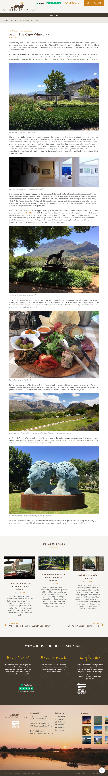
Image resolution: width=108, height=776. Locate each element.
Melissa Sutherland (26, 31)
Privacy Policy (81, 773)
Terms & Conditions (95, 773)
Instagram (61, 722)
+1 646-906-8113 (39, 718)
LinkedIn (61, 727)
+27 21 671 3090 (40, 716)
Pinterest (61, 725)
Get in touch (94, 3)
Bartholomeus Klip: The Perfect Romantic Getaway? (54, 577)
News (16, 20)
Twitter (60, 719)
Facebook (61, 716)
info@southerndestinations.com (41, 733)
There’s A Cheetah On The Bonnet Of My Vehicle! (20, 586)
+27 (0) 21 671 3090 (39, 731)
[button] (102, 770)
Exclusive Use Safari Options (88, 577)
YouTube (61, 730)
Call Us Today (73, 3)
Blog (11, 20)
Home (6, 20)
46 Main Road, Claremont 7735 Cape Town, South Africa (41, 725)
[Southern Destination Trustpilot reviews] (40, 3)
